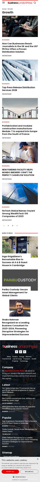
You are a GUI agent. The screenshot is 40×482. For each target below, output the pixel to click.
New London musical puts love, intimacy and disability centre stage (18, 399)
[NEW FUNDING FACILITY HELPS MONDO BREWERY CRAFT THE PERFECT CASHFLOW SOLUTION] (20, 152)
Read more (27, 468)
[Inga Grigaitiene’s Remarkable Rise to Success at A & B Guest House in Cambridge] (20, 247)
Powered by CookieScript (20, 480)
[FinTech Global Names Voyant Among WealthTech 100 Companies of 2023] (20, 193)
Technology (6, 434)
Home (4, 9)
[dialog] (20, 469)
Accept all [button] (10, 471)
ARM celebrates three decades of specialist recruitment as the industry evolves (18, 408)
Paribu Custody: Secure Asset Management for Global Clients (15, 292)
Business (5, 40)
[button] (20, 477)
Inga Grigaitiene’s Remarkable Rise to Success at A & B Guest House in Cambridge (14, 261)
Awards (4, 446)
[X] (24, 351)
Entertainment (7, 403)
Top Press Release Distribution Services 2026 (18, 89)
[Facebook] (16, 351)
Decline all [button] (29, 471)
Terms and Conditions (11, 456)
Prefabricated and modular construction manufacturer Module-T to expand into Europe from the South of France (19, 130)
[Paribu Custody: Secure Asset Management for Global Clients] (20, 280)
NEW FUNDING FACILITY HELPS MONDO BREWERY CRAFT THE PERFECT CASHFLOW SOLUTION (18, 172)
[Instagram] (20, 351)
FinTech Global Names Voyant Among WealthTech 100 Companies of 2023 (18, 213)
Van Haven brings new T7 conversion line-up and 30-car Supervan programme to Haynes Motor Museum (18, 390)
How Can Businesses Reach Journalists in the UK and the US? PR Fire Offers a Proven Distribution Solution (20, 47)
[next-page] (17, 225)
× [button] (37, 459)
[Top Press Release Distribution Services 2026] (20, 70)
